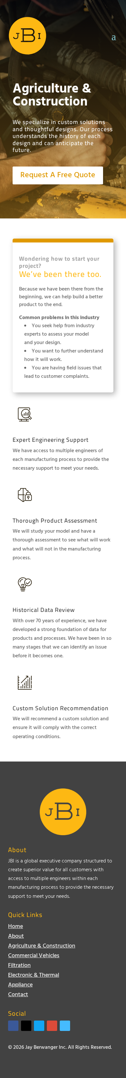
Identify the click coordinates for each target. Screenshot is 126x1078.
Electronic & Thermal (33, 976)
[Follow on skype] (39, 1026)
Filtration (19, 966)
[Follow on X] (26, 1026)
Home (15, 927)
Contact (18, 996)
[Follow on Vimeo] (65, 1026)
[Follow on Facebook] (13, 1026)
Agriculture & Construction (41, 947)
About (16, 937)
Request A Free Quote (57, 175)
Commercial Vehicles (33, 957)
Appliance (20, 986)
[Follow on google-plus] (52, 1026)
